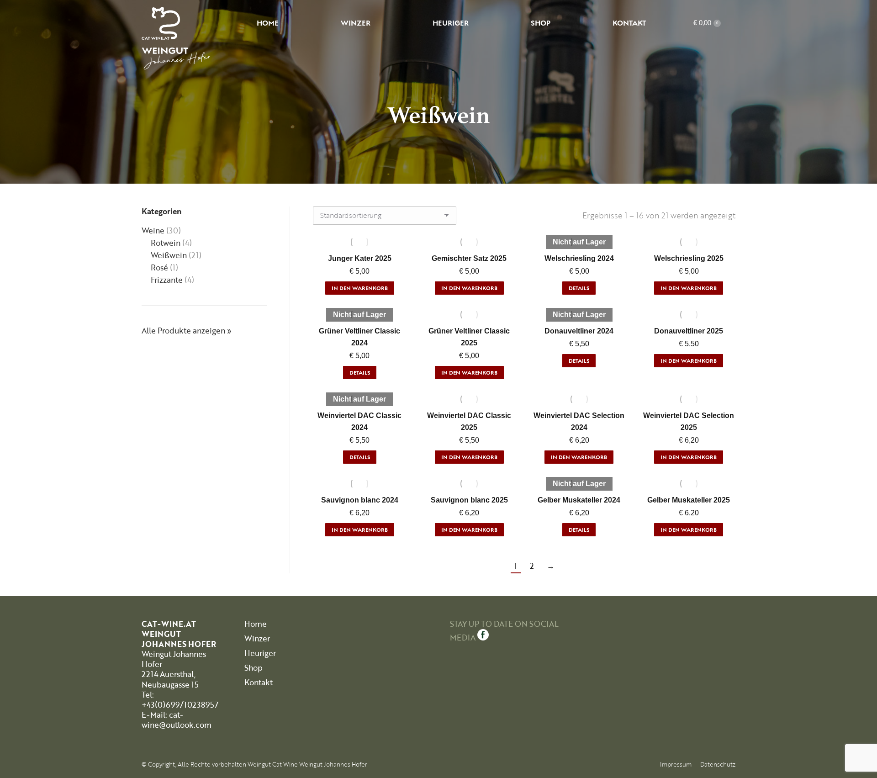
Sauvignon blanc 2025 (469, 500)
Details (579, 288)
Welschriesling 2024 (579, 258)
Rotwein (165, 243)
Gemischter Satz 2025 (469, 258)
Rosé (159, 268)
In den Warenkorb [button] (360, 288)
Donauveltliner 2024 (578, 331)
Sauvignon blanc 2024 (359, 500)
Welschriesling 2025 (689, 258)
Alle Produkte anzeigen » (187, 331)
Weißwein (169, 255)
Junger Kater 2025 (359, 258)
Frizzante (167, 280)
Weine (153, 231)
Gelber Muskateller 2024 (579, 500)
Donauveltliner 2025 (688, 331)
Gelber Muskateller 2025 (688, 500)
